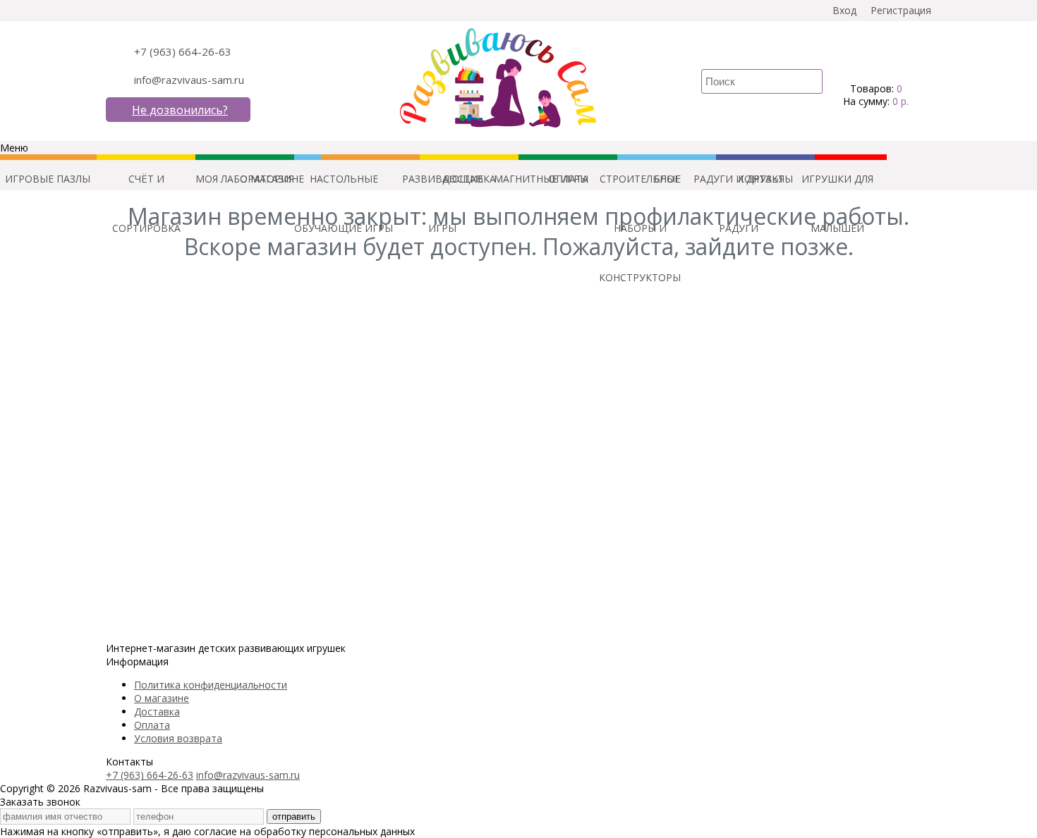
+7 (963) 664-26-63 (182, 51)
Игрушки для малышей (837, 188)
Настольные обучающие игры (343, 188)
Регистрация (901, 10)
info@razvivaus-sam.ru (189, 80)
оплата (568, 178)
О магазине (161, 698)
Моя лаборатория (244, 178)
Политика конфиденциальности (210, 684)
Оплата (152, 725)
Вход (844, 10)
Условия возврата (178, 738)
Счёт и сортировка (146, 188)
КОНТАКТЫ (765, 178)
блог (667, 178)
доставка (469, 178)
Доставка (157, 711)
